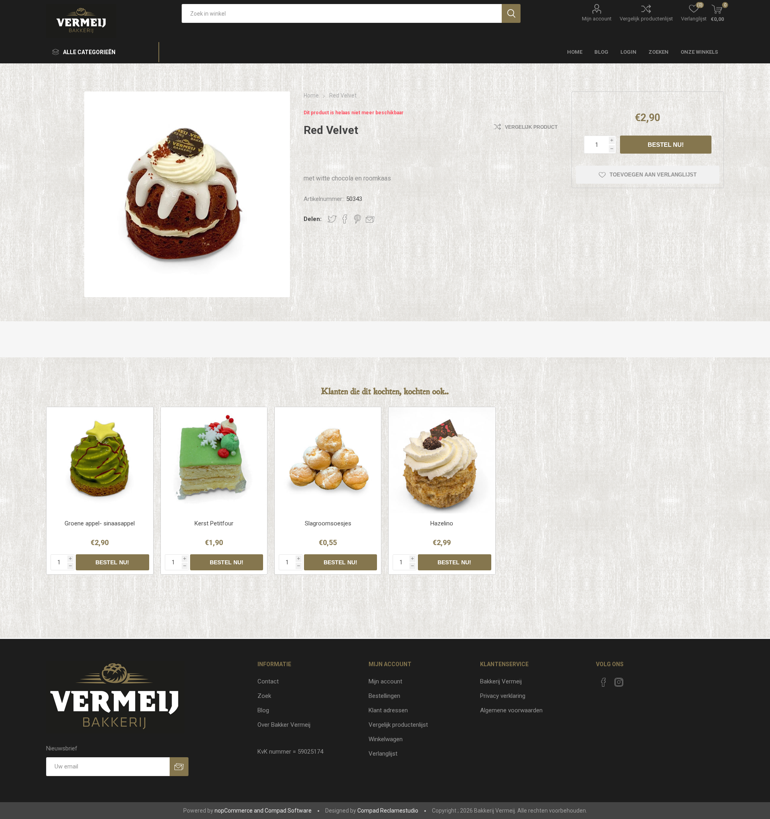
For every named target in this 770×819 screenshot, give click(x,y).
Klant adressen (388, 710)
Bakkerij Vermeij (501, 681)
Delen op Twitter (332, 219)
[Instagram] (618, 682)
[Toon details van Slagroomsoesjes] (328, 460)
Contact (268, 681)
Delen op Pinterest (357, 219)
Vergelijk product (531, 127)
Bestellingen (384, 695)
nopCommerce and (239, 810)
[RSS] (634, 679)
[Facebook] (603, 682)
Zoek (264, 695)
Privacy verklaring (502, 695)
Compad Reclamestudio (387, 810)
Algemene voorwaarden (511, 710)
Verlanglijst (383, 753)
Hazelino (441, 523)
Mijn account (597, 19)
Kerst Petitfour (214, 523)
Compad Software (288, 810)
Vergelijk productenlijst (646, 19)
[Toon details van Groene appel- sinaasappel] (100, 460)
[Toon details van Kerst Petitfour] (214, 460)
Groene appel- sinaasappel (100, 523)
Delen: (313, 219)
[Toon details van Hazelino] (442, 460)
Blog (263, 710)
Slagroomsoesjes (328, 523)
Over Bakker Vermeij (283, 724)
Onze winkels (699, 52)
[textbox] (342, 13)
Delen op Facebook (344, 219)
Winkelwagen (386, 739)
